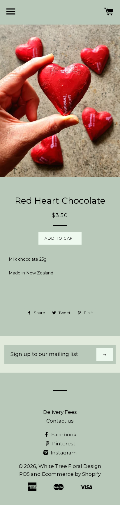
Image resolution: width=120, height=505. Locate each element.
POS (24, 474)
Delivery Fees (60, 412)
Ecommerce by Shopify (71, 474)
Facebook (63, 434)
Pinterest (63, 444)
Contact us (60, 421)
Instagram (63, 453)
